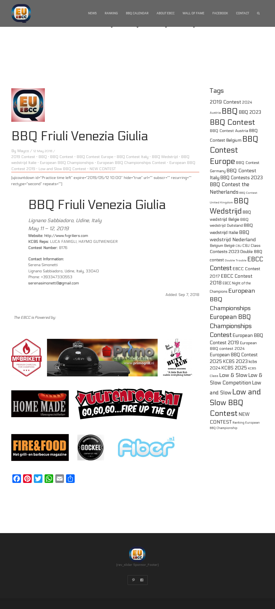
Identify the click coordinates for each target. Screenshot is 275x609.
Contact (242, 13)
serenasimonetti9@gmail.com (53, 283)
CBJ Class (251, 245)
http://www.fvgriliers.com (66, 235)
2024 (247, 102)
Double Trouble (236, 260)
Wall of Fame (193, 13)
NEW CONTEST (102, 169)
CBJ (238, 246)
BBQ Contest (61, 157)
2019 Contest (23, 157)
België (229, 245)
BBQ (42, 157)
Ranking (111, 13)
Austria (215, 113)
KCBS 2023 (235, 361)
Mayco (23, 151)
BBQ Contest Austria (229, 131)
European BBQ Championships (67, 162)
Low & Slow (233, 375)
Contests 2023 (224, 251)
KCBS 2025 (234, 368)
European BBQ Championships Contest (131, 162)
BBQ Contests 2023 (241, 178)
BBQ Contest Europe (95, 157)
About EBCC (166, 13)
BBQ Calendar (137, 13)
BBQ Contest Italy (133, 157)
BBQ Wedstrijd (165, 157)
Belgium (216, 245)
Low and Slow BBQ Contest (62, 169)
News (92, 13)
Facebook (220, 13)
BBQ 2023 (250, 112)
